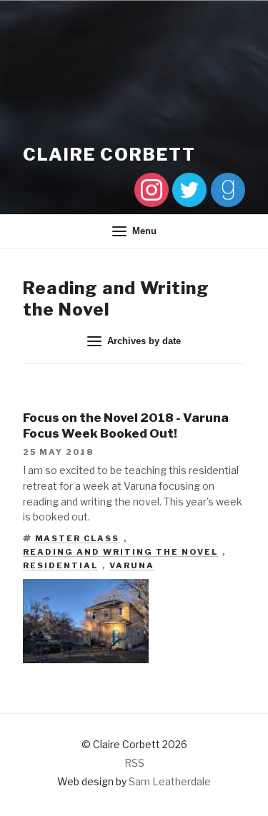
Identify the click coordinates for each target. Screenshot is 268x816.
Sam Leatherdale (170, 781)
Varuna (131, 565)
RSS (134, 763)
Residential (60, 565)
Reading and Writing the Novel (120, 552)
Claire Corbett (109, 154)
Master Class (77, 538)
